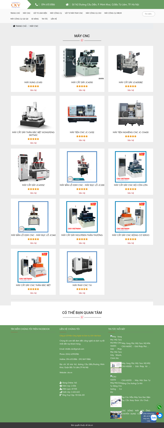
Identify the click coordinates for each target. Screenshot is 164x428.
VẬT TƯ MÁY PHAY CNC (74, 13)
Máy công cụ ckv (93, 13)
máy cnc (26, 13)
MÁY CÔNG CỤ (56, 13)
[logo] (15, 5)
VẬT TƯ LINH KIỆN (40, 13)
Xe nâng (35, 19)
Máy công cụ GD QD (19, 19)
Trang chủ (15, 13)
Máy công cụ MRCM (113, 13)
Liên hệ (54, 19)
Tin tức (45, 19)
